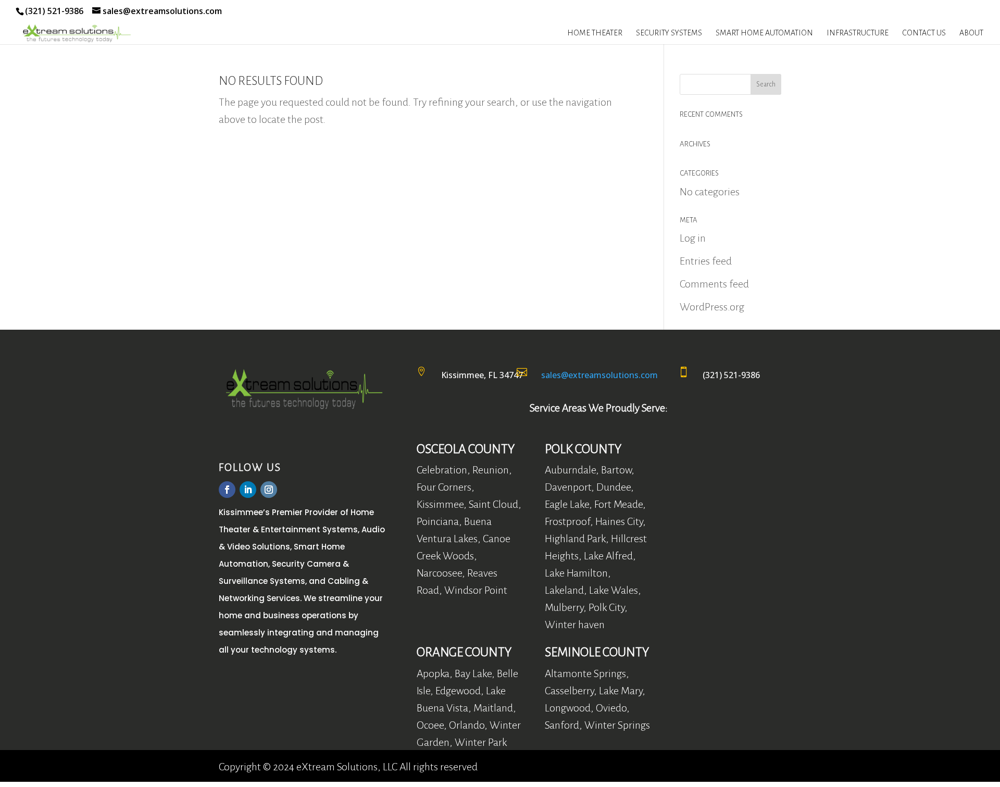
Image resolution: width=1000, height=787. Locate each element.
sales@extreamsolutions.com (599, 375)
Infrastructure (858, 33)
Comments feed (714, 284)
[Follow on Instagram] (268, 489)
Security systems (669, 33)
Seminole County (597, 652)
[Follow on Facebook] (227, 489)
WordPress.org (712, 307)
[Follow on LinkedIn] (248, 489)
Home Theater (594, 33)
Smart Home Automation (764, 33)
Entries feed (706, 261)
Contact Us (924, 33)
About (971, 33)
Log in (693, 238)
